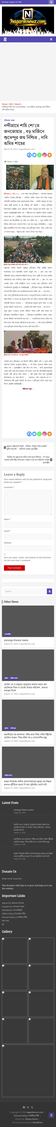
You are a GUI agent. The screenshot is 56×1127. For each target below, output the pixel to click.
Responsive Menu (51, 2)
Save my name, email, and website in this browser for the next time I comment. (27, 559)
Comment (9, 487)
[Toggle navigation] (5, 39)
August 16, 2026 (11, 788)
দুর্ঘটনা (6, 678)
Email (7, 531)
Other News (11, 602)
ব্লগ (3, 924)
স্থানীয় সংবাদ (14, 678)
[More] (49, 155)
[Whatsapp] (39, 155)
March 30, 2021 (10, 149)
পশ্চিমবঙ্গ (7, 120)
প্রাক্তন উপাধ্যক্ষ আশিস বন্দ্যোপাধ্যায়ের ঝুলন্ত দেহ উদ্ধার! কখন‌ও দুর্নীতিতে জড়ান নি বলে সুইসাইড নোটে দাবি (28, 783)
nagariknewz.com (27, 149)
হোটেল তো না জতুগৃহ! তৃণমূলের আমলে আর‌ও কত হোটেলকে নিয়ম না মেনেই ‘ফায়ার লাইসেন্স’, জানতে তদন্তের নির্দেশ (26, 688)
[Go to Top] (51, 1115)
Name (7, 519)
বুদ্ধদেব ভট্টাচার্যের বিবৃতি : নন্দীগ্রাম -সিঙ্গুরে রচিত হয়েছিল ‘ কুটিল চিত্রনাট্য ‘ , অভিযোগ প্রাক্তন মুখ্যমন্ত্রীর (27, 448)
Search (49, 591)
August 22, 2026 (11, 644)
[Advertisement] (28, 72)
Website (7, 543)
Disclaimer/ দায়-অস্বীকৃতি (12, 910)
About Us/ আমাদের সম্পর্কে (13, 903)
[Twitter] (34, 155)
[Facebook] (29, 155)
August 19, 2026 (11, 694)
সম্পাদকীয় (8, 634)
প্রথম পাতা (5, 920)
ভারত (13, 120)
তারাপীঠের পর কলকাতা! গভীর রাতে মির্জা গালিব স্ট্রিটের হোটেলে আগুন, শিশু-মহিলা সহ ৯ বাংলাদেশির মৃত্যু (28, 736)
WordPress (37, 1122)
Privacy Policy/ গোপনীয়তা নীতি (14, 917)
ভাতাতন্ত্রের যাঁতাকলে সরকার (16, 640)
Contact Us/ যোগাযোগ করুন (13, 906)
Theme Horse (31, 1119)
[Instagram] (44, 155)
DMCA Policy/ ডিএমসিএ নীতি (13, 913)
